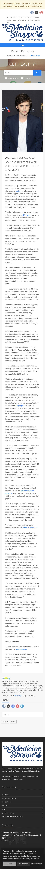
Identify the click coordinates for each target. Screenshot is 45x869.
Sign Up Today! (33, 20)
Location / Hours (19, 20)
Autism (5, 721)
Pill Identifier (28, 17)
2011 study (27, 215)
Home (9, 55)
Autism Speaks (21, 649)
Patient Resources (21, 55)
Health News (13, 78)
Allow (9, 864)
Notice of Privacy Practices (12, 817)
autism (18, 191)
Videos (27, 78)
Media (13, 721)
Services (5, 795)
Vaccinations (6, 802)
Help (18, 17)
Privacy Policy (36, 864)
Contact (5, 806)
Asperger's (20, 405)
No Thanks (23, 864)
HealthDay (17, 696)
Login (9, 23)
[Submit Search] (37, 73)
